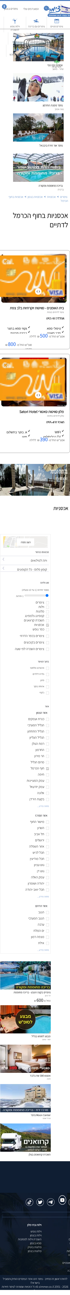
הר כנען (48, 995)
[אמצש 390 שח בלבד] (25, 1072)
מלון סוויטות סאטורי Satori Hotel (41, 411)
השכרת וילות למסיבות (29, 1239)
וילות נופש (36, 1231)
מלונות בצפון (34, 1251)
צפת (49, 312)
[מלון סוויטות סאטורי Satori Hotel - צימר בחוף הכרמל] (33, 405)
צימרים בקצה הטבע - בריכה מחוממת (32, 992)
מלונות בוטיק (34, 1247)
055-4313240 (55, 422)
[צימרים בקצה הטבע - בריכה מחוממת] (25, 988)
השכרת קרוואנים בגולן (40, 1154)
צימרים (63, 197)
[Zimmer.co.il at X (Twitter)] (40, 1200)
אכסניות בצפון (35, 197)
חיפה (49, 415)
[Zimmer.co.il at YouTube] (61, 1196)
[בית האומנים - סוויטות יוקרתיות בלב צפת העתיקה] (33, 302)
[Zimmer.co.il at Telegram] (51, 1200)
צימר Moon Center (41, 1115)
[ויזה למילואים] (24, 557)
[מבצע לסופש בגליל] (25, 1032)
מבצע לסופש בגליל (41, 1036)
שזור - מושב (46, 1039)
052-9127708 (55, 318)
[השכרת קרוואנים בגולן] (25, 1151)
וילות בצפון (35, 1235)
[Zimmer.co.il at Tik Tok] (29, 1200)
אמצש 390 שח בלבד (40, 1075)
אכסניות (51, 197)
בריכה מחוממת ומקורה (51, 186)
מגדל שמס (47, 1118)
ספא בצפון (35, 1243)
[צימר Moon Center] (25, 1111)
